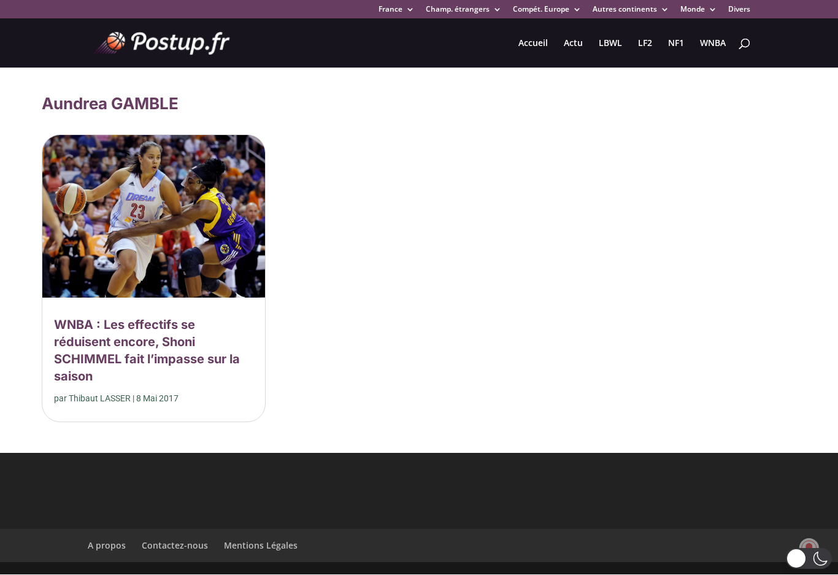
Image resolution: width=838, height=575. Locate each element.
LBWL (610, 43)
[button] (809, 558)
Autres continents (625, 10)
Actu (573, 43)
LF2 (645, 43)
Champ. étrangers (458, 10)
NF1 (676, 43)
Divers (739, 10)
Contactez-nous (175, 545)
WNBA (713, 43)
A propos (107, 545)
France (390, 10)
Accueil (533, 43)
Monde (692, 10)
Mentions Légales (261, 545)
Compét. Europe (541, 10)
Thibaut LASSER (100, 398)
